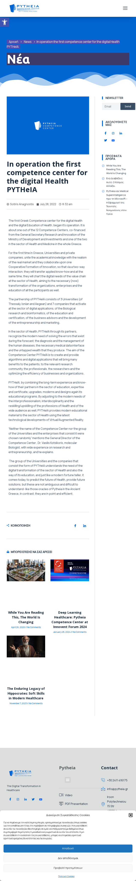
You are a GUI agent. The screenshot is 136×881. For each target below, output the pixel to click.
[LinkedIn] (120, 133)
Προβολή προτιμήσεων (68, 868)
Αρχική (13, 42)
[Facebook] (105, 133)
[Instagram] (113, 133)
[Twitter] (105, 140)
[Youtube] (113, 140)
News (28, 42)
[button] (4, 22)
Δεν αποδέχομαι (68, 858)
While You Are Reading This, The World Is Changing (26, 617)
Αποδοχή (68, 848)
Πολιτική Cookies (66, 876)
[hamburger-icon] (125, 8)
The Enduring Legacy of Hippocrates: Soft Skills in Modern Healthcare (26, 693)
